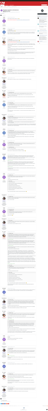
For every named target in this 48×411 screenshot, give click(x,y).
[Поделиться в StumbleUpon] (7, 403)
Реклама (3, 0)
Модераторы (8, 6)
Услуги (1, 0)
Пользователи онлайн (14, 6)
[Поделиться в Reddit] (6, 403)
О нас (11, 0)
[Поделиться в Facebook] (2, 403)
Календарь (5, 6)
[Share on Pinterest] (8, 403)
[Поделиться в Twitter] (1, 403)
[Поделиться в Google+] (3, 403)
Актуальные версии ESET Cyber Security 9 (43, 30)
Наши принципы (8, 0)
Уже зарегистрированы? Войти (43, 2)
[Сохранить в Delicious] (5, 403)
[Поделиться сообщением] (35, 17)
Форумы (2, 6)
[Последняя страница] (5, 15)
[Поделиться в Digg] (4, 403)
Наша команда (5, 0)
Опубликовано (11, 17)
